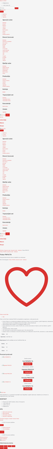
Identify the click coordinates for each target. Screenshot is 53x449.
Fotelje (4, 58)
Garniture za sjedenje (7, 41)
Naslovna (4, 14)
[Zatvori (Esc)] (13, 446)
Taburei (4, 60)
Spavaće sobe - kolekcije (16, 250)
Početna (1, 250)
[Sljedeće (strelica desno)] (5, 448)
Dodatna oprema (6, 34)
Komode (4, 44)
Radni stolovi (5, 71)
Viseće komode (6, 50)
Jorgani (4, 28)
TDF (3, 53)
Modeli (4, 92)
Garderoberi (5, 70)
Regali (4, 45)
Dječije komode (6, 67)
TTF (3, 54)
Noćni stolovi (5, 29)
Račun (2, 123)
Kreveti (4, 24)
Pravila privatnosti (6, 427)
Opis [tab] (3, 316)
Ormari (4, 31)
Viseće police (5, 51)
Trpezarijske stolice (7, 100)
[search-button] (16, 8)
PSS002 (5, 251)
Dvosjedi (4, 57)
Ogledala (4, 84)
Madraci (4, 25)
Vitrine (4, 47)
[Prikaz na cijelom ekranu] (5, 446)
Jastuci (4, 27)
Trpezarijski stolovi (6, 99)
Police (4, 73)
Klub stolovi (5, 42)
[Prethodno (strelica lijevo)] (2, 448)
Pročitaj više (28, 363)
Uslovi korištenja (6, 429)
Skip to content (3, 0)
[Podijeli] (9, 446)
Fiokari (4, 32)
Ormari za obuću (6, 80)
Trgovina (4, 17)
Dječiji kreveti (5, 69)
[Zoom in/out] (2, 446)
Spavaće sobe (7, 250)
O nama (4, 15)
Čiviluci (4, 83)
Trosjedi (4, 56)
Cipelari (4, 81)
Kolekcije (4, 22)
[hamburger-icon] (2, 11)
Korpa (2, 126)
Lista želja (3, 120)
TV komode (5, 48)
